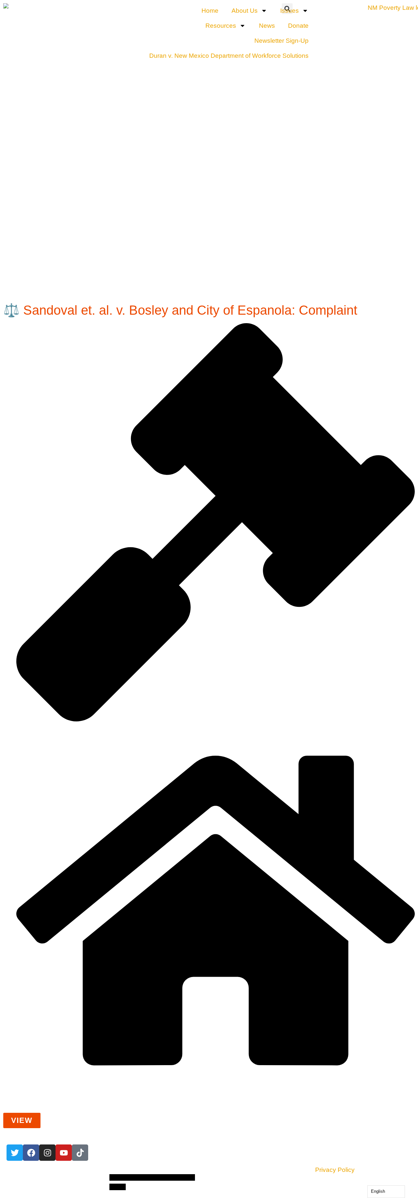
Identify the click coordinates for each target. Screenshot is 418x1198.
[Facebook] (31, 1152)
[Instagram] (47, 1152)
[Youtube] (64, 1152)
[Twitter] (15, 1152)
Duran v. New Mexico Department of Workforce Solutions (229, 55)
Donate (298, 25)
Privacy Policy (335, 1169)
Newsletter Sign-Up (281, 40)
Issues (289, 10)
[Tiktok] (80, 1152)
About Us (245, 10)
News (267, 25)
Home (209, 10)
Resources (220, 25)
